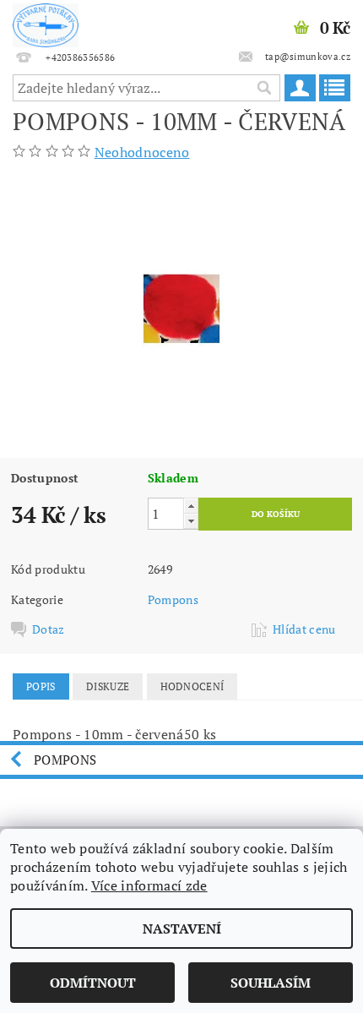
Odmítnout (93, 982)
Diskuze (107, 686)
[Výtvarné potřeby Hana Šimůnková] (46, 22)
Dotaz (48, 629)
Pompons (173, 599)
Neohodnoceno (142, 152)
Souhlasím (270, 982)
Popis (41, 686)
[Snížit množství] (190, 521)
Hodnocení (192, 686)
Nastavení (182, 928)
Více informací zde (149, 885)
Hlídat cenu (304, 629)
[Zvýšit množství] (190, 506)
